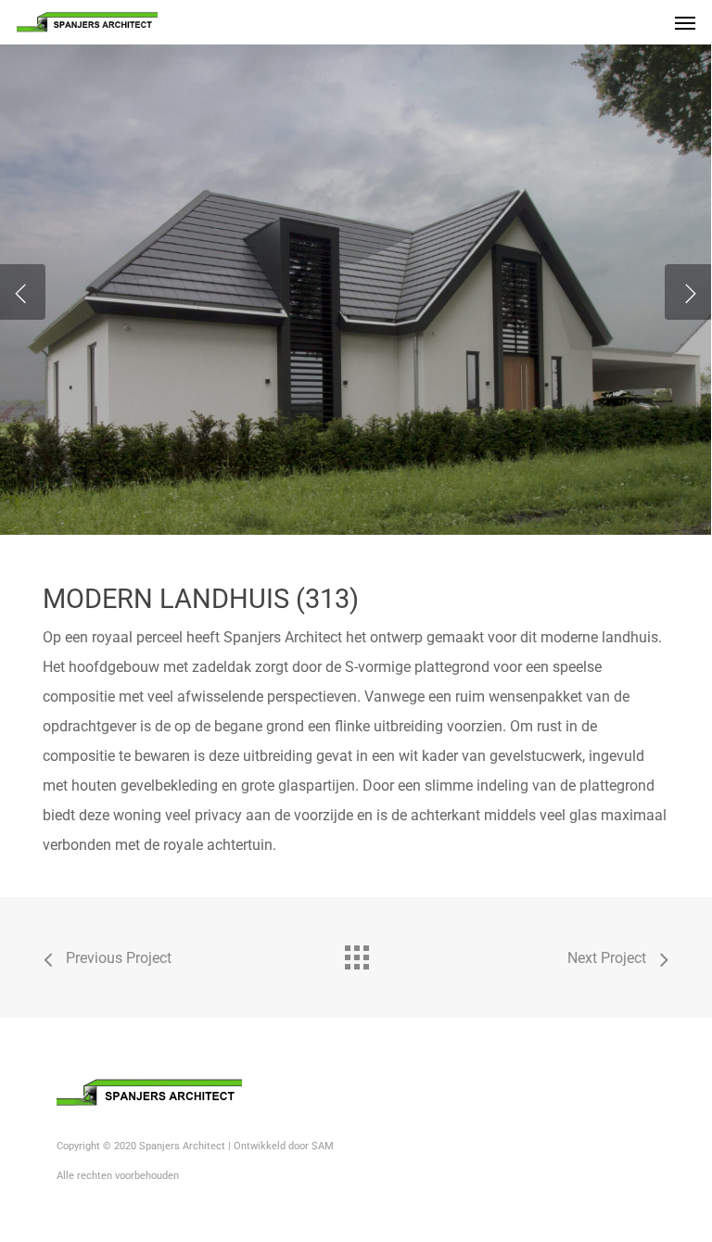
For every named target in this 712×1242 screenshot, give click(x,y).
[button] (685, 22)
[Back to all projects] (356, 952)
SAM (323, 1146)
